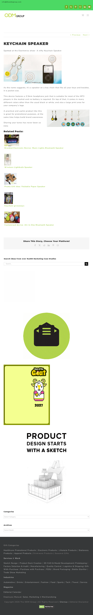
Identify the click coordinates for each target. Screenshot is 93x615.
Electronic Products (47, 550)
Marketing (34, 597)
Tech (68, 582)
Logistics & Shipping (73, 566)
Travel (75, 582)
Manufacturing (38, 566)
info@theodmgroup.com (11, 2)
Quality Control (54, 566)
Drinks (20, 582)
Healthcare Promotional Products (20, 550)
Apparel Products (22, 553)
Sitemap (64, 602)
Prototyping (81, 563)
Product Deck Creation (31, 563)
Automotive (9, 582)
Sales (25, 597)
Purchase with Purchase (32, 569)
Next (85, 35)
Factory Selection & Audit (16, 566)
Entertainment (32, 582)
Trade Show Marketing (15, 572)
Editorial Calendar (12, 592)
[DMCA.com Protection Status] (46, 607)
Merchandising (49, 597)
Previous (76, 35)
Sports (60, 582)
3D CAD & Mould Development (59, 563)
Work (17, 558)
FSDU (48, 569)
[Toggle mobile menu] (88, 15)
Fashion (45, 582)
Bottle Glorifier (79, 569)
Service (84, 582)
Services (8, 558)
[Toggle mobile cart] (83, 15)
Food (53, 582)
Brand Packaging (61, 569)
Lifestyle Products (68, 550)
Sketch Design (11, 563)
